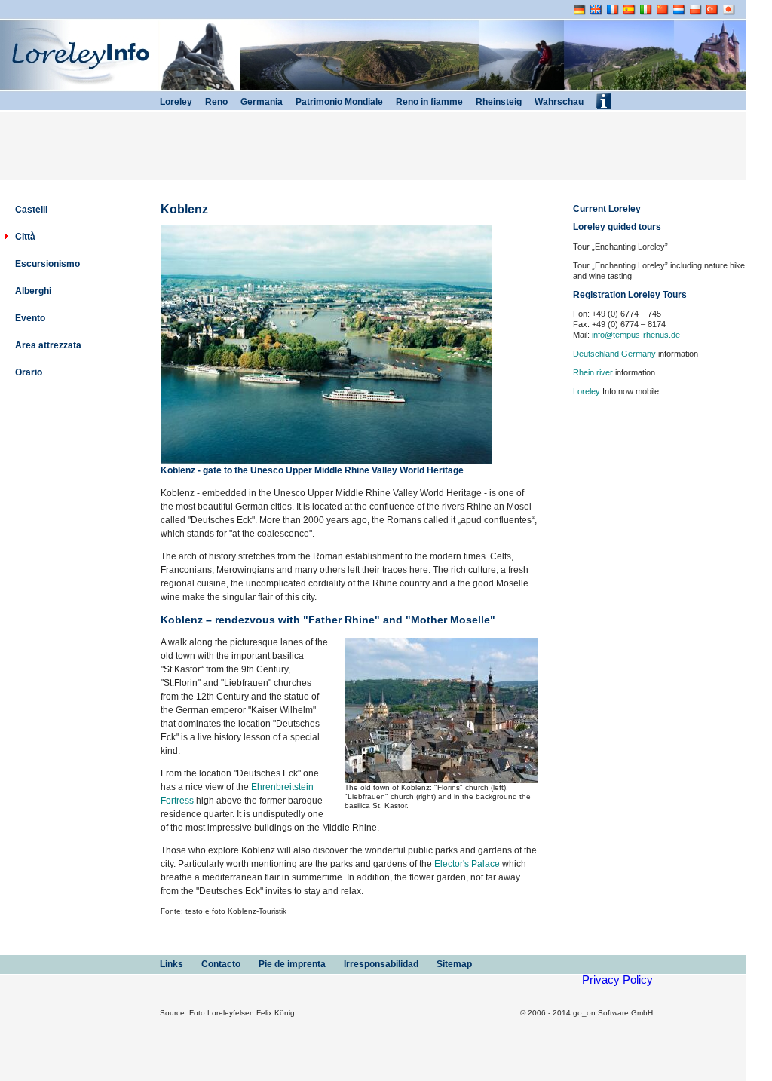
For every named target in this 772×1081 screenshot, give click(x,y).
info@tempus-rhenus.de (636, 334)
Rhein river (593, 372)
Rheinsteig (497, 101)
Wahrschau (558, 101)
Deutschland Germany (614, 353)
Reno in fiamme (428, 101)
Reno (215, 101)
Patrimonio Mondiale (338, 101)
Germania (260, 101)
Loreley (586, 391)
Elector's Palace (467, 864)
